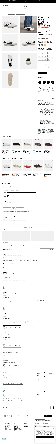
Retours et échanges (18, 429)
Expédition (16, 426)
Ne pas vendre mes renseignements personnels (45, 440)
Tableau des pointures (18, 431)
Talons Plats (7, 427)
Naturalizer (26, 426)
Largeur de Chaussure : (43, 62)
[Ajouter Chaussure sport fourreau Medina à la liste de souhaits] (48, 73)
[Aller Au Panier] (50, 5)
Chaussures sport (8, 429)
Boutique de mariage (8, 430)
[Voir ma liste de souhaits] (47, 5)
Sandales (6, 426)
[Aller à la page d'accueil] (26, 7)
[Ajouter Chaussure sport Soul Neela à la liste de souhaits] (31, 139)
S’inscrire (48, 415)
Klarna (15, 425)
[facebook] (5, 416)
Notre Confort (7, 425)
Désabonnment (17, 428)
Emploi (35, 426)
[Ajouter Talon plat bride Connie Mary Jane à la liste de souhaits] (31, 161)
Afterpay (16, 427)
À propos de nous (37, 425)
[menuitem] (8, 11)
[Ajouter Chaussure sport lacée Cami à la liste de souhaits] (21, 139)
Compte (15, 430)
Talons (6, 428)
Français (6, 5)
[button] (13, 11)
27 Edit (25, 425)
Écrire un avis (50, 34)
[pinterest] (7, 416)
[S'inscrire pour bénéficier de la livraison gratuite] (44, 5)
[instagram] (11, 416)
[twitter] (9, 416)
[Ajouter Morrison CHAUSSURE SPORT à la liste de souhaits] (10, 139)
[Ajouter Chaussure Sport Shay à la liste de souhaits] (42, 139)
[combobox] (43, 8)
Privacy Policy (49, 434)
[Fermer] (54, 428)
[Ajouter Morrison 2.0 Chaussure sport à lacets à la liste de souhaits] (52, 161)
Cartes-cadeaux (8, 431)
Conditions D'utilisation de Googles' (41, 420)
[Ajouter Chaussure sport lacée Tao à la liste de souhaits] (52, 139)
